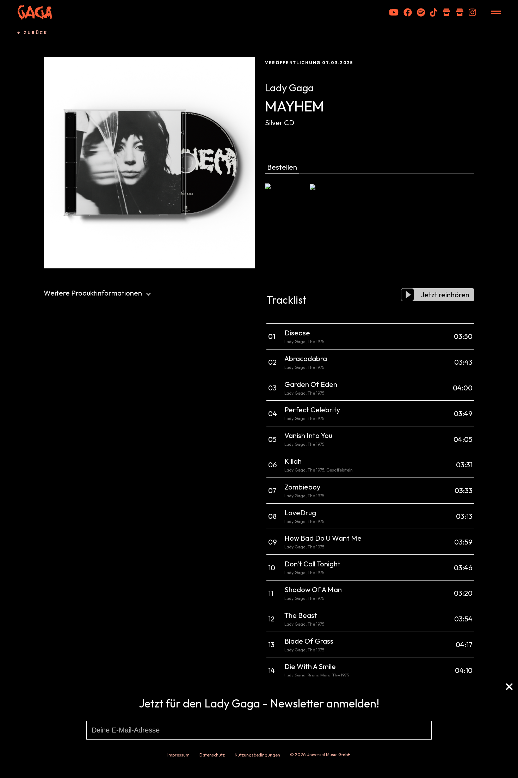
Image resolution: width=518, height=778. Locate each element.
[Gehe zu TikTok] (433, 12)
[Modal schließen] (509, 687)
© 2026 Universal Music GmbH (320, 754)
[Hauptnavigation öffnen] (496, 12)
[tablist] (369, 168)
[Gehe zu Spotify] (421, 12)
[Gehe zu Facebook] (407, 12)
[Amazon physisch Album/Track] (286, 198)
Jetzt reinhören (445, 294)
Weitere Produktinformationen (93, 292)
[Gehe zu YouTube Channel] (394, 12)
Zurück (36, 32)
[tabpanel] (369, 198)
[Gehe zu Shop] (446, 12)
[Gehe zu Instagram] (472, 12)
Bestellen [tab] (282, 167)
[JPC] (331, 198)
